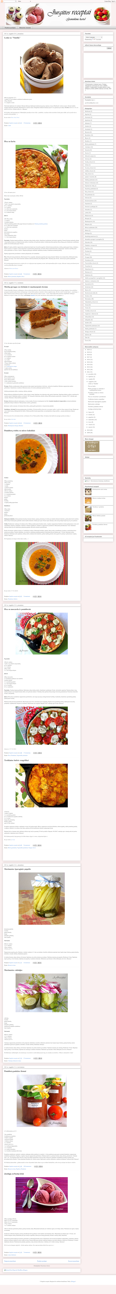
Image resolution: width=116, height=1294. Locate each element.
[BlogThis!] (36, 123)
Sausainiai (88, 284)
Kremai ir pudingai (90, 206)
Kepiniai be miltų (89, 185)
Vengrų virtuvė (32, 848)
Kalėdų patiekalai (90, 179)
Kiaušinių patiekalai (90, 188)
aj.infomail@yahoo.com (91, 103)
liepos (90, 412)
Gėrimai (87, 159)
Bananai (87, 132)
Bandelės (87, 135)
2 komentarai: (27, 962)
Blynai (86, 138)
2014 (88, 364)
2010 (88, 430)
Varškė (87, 322)
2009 (88, 432)
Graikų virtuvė (89, 162)
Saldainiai (87, 275)
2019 (88, 352)
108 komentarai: (27, 1166)
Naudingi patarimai (90, 236)
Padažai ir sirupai (90, 245)
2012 (88, 369)
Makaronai (88, 215)
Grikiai (87, 165)
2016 (88, 359)
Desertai (87, 150)
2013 (88, 367)
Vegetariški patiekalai (22, 755)
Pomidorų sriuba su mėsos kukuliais (19, 430)
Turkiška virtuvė (89, 310)
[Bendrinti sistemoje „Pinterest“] (41, 123)
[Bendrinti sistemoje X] (37, 123)
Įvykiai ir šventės (89, 176)
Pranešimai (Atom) (45, 1266)
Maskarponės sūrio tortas (99, 489)
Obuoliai (87, 242)
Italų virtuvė (88, 173)
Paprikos (19, 276)
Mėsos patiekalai (12, 276)
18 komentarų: (27, 123)
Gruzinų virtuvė (89, 168)
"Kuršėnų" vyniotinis (98, 507)
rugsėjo (90, 379)
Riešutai (21, 425)
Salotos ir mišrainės (90, 281)
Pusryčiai (87, 266)
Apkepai (87, 123)
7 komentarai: (27, 1252)
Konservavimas (12, 965)
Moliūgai (87, 233)
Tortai (86, 305)
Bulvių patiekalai (12, 848)
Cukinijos (10, 1061)
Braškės (87, 141)
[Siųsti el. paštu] (34, 123)
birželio (90, 414)
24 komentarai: (27, 423)
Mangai (87, 218)
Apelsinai (87, 120)
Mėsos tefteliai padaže (98, 515)
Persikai (87, 251)
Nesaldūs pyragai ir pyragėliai (93, 239)
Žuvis (86, 340)
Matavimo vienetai (25, 27)
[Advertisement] (42, 133)
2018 (88, 354)
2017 (88, 357)
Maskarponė (11, 425)
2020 (88, 349)
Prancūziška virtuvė (90, 263)
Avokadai (87, 129)
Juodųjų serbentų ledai (14, 1173)
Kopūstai (87, 203)
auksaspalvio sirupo (12, 366)
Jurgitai (33, 295)
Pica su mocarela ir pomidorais (17, 609)
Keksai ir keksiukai (90, 182)
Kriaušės (87, 209)
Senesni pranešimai (73, 1261)
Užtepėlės (88, 319)
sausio (90, 427)
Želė (86, 337)
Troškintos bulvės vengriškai (16, 760)
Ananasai (87, 117)
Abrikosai (87, 111)
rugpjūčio (91, 381)
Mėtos (86, 230)
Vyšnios (87, 334)
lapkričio (91, 376)
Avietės (87, 126)
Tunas (86, 307)
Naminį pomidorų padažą (41, 224)
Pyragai (16, 425)
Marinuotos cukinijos (13, 970)
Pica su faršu (9, 141)
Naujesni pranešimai (10, 1261)
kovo (90, 422)
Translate (98, 39)
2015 (88, 362)
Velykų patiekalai (89, 328)
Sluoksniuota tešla (90, 293)
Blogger (73, 1281)
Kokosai (87, 197)
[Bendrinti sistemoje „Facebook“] (39, 123)
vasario (90, 424)
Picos (23, 276)
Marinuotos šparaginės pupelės (17, 868)
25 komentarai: (27, 1058)
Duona (87, 153)
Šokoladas (88, 299)
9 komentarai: (27, 274)
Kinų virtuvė (88, 191)
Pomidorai (10, 599)
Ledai (9, 125)
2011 (88, 372)
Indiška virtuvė (89, 171)
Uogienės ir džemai (90, 313)
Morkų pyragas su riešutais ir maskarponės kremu (26, 286)
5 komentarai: (27, 596)
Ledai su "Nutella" (12, 37)
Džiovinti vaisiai (89, 156)
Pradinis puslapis (10, 27)
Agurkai (87, 114)
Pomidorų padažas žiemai (15, 1071)
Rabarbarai (88, 269)
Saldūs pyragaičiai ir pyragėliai (93, 278)
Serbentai (13, 1255)
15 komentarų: (27, 753)
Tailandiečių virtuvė (90, 302)
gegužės (91, 417)
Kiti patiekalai (88, 194)
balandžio (91, 419)
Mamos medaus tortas (98, 498)
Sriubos (15, 599)
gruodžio (91, 374)
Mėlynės (87, 224)
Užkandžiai (88, 316)
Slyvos (87, 290)
